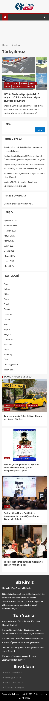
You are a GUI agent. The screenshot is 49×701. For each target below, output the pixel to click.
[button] (11, 17)
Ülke (6, 359)
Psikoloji (17, 87)
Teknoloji (29, 87)
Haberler (8, 314)
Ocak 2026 (9, 250)
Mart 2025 (9, 266)
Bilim (7, 83)
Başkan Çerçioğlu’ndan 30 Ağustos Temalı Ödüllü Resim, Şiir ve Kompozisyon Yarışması (21, 467)
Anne (6, 284)
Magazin (8, 334)
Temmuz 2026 (10, 225)
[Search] (44, 17)
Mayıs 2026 (9, 235)
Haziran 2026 (10, 230)
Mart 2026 (9, 240)
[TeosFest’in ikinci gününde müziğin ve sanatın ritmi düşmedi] (24, 541)
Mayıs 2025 (9, 256)
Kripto (7, 329)
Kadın (7, 87)
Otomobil (8, 339)
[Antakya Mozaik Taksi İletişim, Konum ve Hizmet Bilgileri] (24, 395)
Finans (24, 83)
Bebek (7, 289)
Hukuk (33, 83)
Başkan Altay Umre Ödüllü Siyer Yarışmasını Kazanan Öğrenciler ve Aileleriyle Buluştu (21, 516)
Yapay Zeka (9, 369)
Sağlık (6, 349)
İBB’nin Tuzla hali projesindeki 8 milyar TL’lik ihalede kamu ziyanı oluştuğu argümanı (22, 97)
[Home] (5, 17)
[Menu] (11, 17)
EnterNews (39, 694)
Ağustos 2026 (10, 220)
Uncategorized (11, 364)
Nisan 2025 (9, 261)
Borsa (6, 299)
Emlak (15, 83)
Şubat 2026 (9, 245)
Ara (8, 124)
